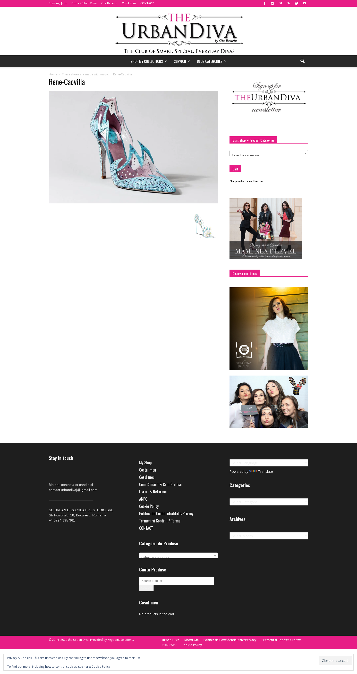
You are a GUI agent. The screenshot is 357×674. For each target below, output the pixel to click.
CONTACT (147, 3)
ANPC (143, 499)
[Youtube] (304, 3)
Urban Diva (170, 640)
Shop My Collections (146, 61)
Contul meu (147, 470)
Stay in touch (61, 458)
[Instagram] (272, 3)
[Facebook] (264, 3)
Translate (265, 471)
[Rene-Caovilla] (133, 202)
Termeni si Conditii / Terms (159, 521)
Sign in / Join (58, 3)
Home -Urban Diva (83, 3)
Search (146, 588)
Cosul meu (129, 3)
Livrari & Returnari (153, 492)
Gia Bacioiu (109, 3)
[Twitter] (296, 3)
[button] (302, 61)
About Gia (191, 640)
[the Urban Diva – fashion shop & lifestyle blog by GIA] (178, 31)
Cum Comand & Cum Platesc (160, 484)
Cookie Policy (149, 506)
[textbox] (269, 155)
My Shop (145, 462)
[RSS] (288, 3)
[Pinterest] (280, 3)
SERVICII (180, 61)
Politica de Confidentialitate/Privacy (166, 513)
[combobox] (269, 153)
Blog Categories (209, 61)
